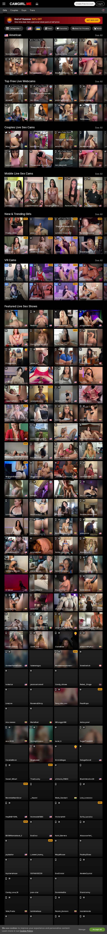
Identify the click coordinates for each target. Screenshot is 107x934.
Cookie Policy (26, 931)
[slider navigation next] (101, 56)
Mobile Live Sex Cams (18, 173)
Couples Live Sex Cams (19, 127)
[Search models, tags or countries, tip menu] (103, 10)
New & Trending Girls (17, 214)
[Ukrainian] (38, 28)
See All (99, 35)
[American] (29, 28)
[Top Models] (37, 4)
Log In (100, 4)
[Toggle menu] (4, 4)
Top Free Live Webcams (19, 81)
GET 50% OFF (92, 20)
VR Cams (10, 260)
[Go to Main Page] (20, 4)
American (15, 35)
